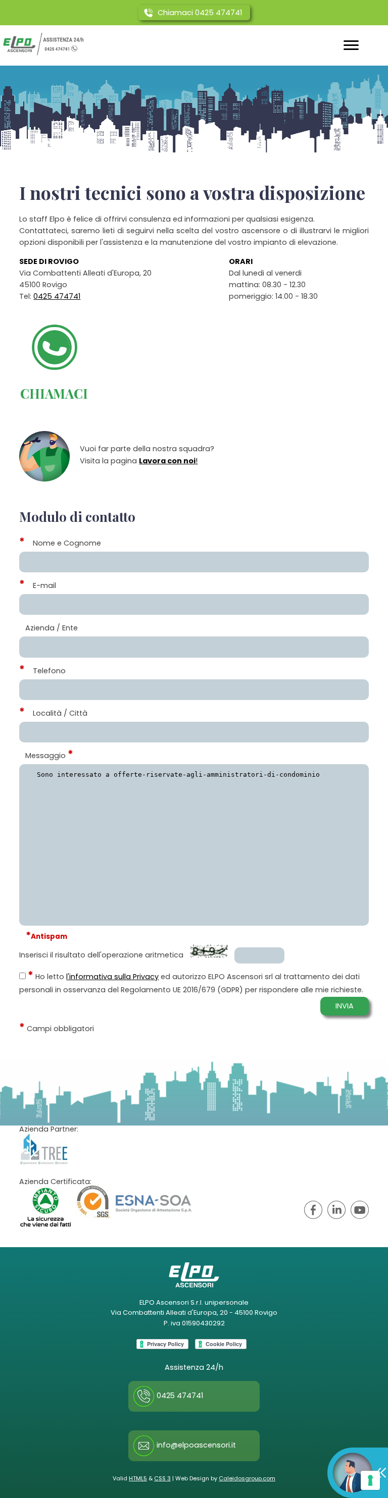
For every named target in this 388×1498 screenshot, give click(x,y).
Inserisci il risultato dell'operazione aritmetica (101, 955)
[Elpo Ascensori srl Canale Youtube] (360, 1211)
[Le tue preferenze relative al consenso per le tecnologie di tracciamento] (370, 1480)
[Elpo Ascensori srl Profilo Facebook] (313, 1211)
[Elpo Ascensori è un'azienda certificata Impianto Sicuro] (45, 1206)
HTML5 (138, 1478)
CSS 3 (162, 1478)
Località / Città (60, 713)
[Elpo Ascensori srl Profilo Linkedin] (336, 1211)
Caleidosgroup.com (247, 1478)
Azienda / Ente (51, 628)
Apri (357, 1473)
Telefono (49, 671)
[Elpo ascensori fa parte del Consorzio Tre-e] (44, 1149)
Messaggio (45, 756)
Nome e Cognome (67, 543)
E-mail (44, 585)
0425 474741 (56, 296)
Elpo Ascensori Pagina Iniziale (43, 44)
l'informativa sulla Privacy (112, 977)
